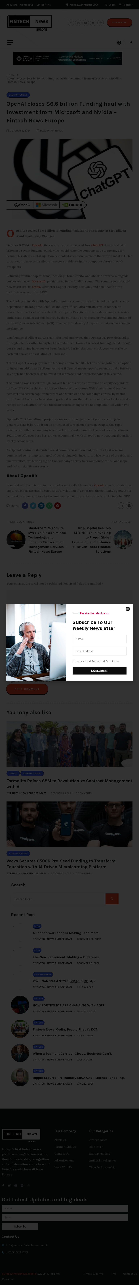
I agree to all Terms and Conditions (97, 661)
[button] (128, 609)
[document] (69, 642)
